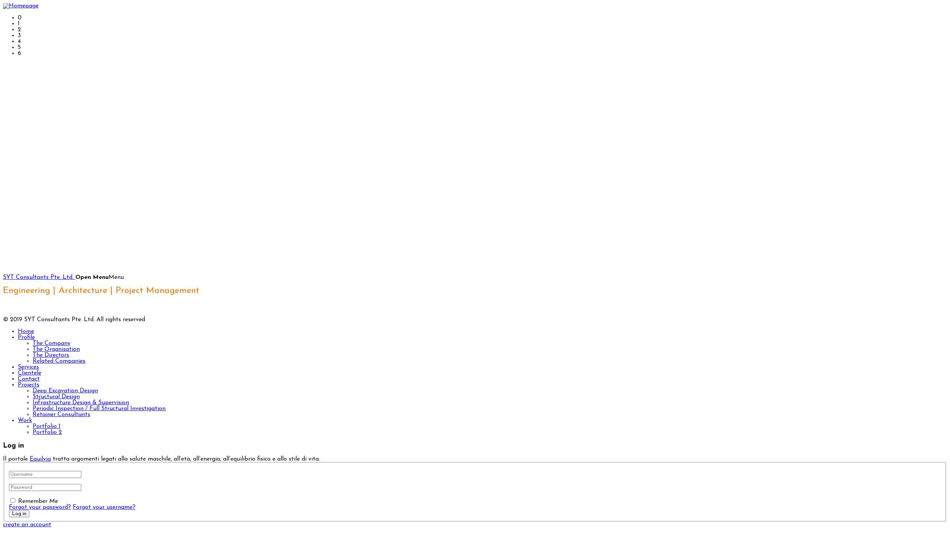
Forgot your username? (104, 507)
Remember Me (38, 501)
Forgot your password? (40, 507)
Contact (29, 379)
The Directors (51, 355)
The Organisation (56, 349)
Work (25, 420)
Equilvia (40, 459)
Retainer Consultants (61, 415)
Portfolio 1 (46, 426)
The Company (52, 343)
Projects (28, 385)
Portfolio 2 (47, 432)
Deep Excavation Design (65, 391)
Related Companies (59, 361)
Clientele (29, 373)
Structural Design (56, 397)
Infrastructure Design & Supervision (81, 403)
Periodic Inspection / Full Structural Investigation (99, 409)
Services (28, 367)
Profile (26, 337)
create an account (27, 525)
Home (26, 331)
